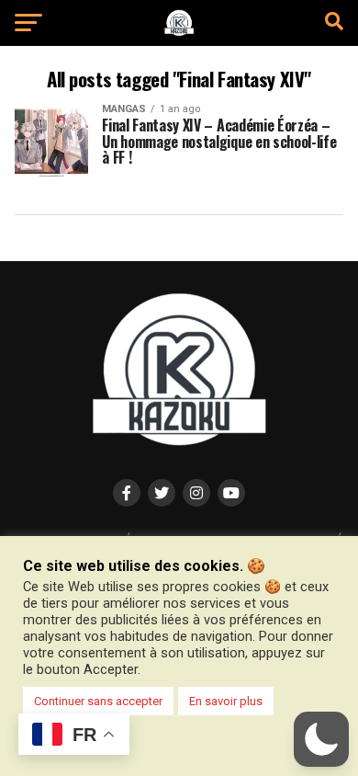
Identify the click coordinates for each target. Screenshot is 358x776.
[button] (321, 739)
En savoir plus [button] (226, 701)
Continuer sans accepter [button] (98, 701)
